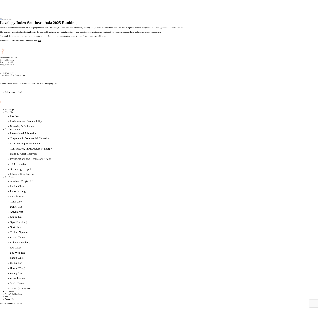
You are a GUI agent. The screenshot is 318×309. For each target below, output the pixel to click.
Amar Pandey (17, 278)
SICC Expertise (18, 163)
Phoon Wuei (16, 257)
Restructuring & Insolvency (25, 143)
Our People (9, 177)
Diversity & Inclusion (22, 126)
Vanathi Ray (17, 196)
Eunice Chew (17, 186)
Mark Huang (17, 283)
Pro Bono (15, 116)
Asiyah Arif (16, 211)
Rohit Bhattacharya (20, 242)
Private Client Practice (22, 174)
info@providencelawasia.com (13, 75)
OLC (56, 84)
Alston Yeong (17, 237)
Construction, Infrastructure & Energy (31, 148)
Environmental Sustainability (26, 121)
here (39, 40)
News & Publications (13, 294)
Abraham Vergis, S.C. (22, 181)
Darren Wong (17, 267)
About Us (9, 112)
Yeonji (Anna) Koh (20, 288)
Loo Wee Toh (17, 252)
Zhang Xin (16, 273)
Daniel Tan (112, 28)
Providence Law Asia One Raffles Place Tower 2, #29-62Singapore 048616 (8, 61)
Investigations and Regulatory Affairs (30, 158)
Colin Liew (100, 28)
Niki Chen (15, 227)
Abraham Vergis (50, 28)
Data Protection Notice (9, 84)
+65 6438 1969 (7, 73)
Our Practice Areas (12, 129)
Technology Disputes (21, 169)
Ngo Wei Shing (18, 221)
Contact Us (9, 299)
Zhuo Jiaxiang (18, 191)
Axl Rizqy (15, 247)
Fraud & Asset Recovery (23, 153)
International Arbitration (23, 133)
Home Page (9, 110)
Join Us (8, 297)
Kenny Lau (16, 216)
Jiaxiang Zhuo (89, 28)
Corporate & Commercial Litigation (29, 138)
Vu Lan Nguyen (19, 232)
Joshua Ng (16, 262)
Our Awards (10, 291)
